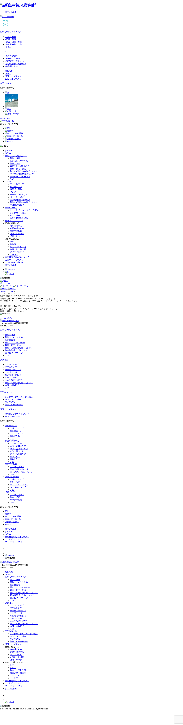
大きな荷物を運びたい (20, 200)
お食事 (13, 244)
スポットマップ (17, 428)
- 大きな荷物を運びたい (15, 64)
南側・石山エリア (18, 451)
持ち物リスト (16, 436)
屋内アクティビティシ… (21, 472)
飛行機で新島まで (18, 189)
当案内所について (13, 79)
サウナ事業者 (16, 500)
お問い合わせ (11, 12)
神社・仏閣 (15, 482)
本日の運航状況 (17, 205)
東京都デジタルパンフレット (18, 414)
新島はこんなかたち (19, 161)
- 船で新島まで (11, 56)
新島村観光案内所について (17, 257)
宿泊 (12, 241)
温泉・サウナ (16, 236)
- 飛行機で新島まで (13, 58)
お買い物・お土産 (18, 249)
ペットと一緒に (17, 197)
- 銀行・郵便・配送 (13, 42)
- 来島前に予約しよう (14, 61)
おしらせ (9, 71)
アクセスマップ (17, 184)
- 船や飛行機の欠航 (13, 44)
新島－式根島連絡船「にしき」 (24, 171)
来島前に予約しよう (19, 194)
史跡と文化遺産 (17, 234)
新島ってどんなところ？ (11, 32)
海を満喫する (16, 226)
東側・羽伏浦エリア (19, 449)
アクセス (4, 51)
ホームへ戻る (6, 318)
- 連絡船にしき (11, 66)
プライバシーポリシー (15, 262)
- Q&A (8, 47)
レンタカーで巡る (18, 213)
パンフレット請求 (13, 416)
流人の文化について (19, 484)
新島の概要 (15, 158)
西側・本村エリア (18, 446)
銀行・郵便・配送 (18, 169)
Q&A (12, 179)
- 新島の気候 (10, 39)
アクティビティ (17, 252)
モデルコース (11, 207)
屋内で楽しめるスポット (21, 469)
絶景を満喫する (17, 228)
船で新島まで (16, 187)
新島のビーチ (16, 431)
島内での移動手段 (18, 247)
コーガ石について (18, 487)
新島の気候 (15, 163)
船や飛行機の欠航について (22, 174)
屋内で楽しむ (16, 231)
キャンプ (14, 254)
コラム (8, 73)
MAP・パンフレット (14, 76)
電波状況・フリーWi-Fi (20, 177)
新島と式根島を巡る (19, 218)
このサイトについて (14, 260)
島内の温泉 (15, 497)
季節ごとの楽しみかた (20, 166)
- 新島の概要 (10, 37)
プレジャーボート (18, 192)
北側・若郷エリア (18, 454)
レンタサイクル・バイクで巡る (24, 210)
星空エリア (15, 456)
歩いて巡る (15, 215)
